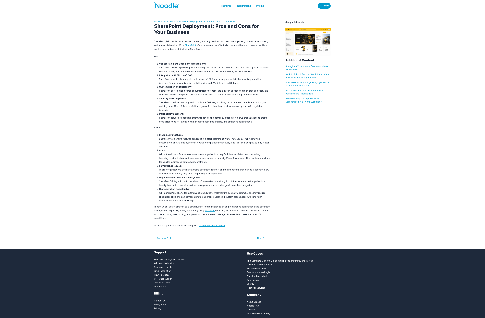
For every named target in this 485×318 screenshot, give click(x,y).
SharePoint (190, 45)
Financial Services (256, 288)
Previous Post (162, 238)
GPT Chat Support (163, 279)
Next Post (263, 238)
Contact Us (159, 300)
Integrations (244, 5)
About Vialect (254, 302)
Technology (253, 280)
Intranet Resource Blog (258, 313)
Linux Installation (162, 271)
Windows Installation (164, 263)
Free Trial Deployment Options (169, 259)
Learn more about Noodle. (212, 225)
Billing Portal (160, 304)
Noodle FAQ (253, 305)
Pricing (260, 5)
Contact (251, 309)
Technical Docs (162, 282)
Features (226, 5)
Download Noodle (163, 267)
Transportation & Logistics (260, 272)
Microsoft (210, 210)
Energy (250, 284)
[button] (324, 6)
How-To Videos (161, 275)
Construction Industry (258, 276)
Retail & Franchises (256, 268)
